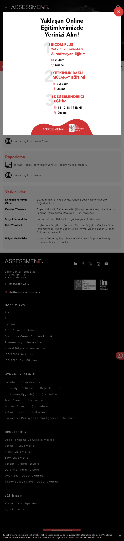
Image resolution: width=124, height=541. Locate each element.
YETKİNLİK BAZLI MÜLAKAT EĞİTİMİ (69, 75)
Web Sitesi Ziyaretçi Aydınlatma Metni (56, 537)
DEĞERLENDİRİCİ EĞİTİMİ (69, 99)
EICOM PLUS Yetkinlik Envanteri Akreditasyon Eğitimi (69, 49)
